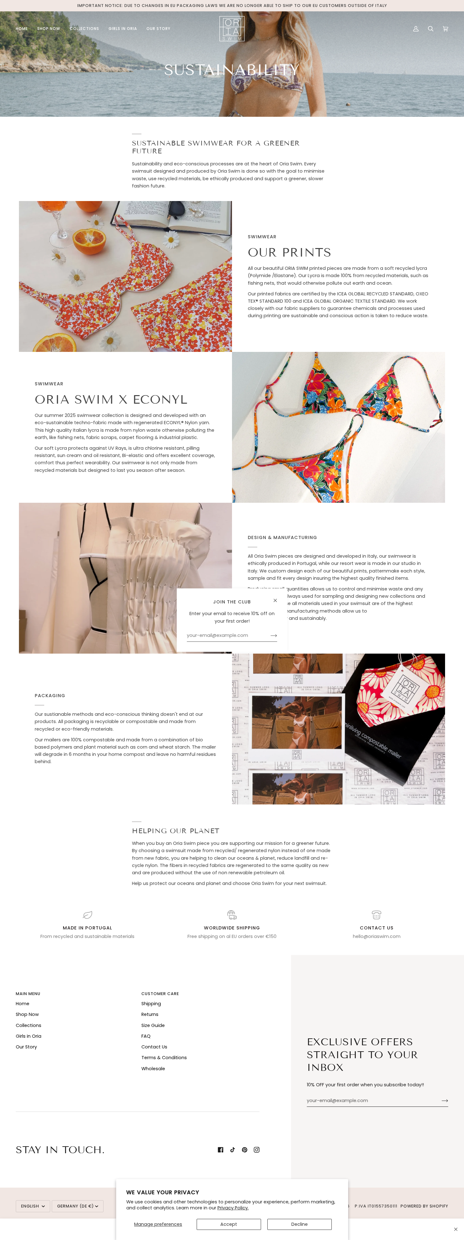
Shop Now (27, 1014)
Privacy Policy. (233, 1208)
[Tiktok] (232, 1150)
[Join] (439, 1101)
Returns (149, 1014)
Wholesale (153, 1068)
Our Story (26, 1047)
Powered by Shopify (424, 1206)
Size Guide (153, 1025)
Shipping (151, 1003)
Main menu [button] (28, 993)
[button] (49, 28)
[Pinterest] (244, 1150)
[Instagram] (256, 1150)
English (30, 1206)
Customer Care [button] (160, 993)
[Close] (456, 1229)
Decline (299, 1224)
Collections (28, 1025)
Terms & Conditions (164, 1057)
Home (22, 1003)
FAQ (146, 1036)
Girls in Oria (28, 1036)
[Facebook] (220, 1150)
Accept (228, 1224)
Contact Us (154, 1047)
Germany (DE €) (75, 1206)
